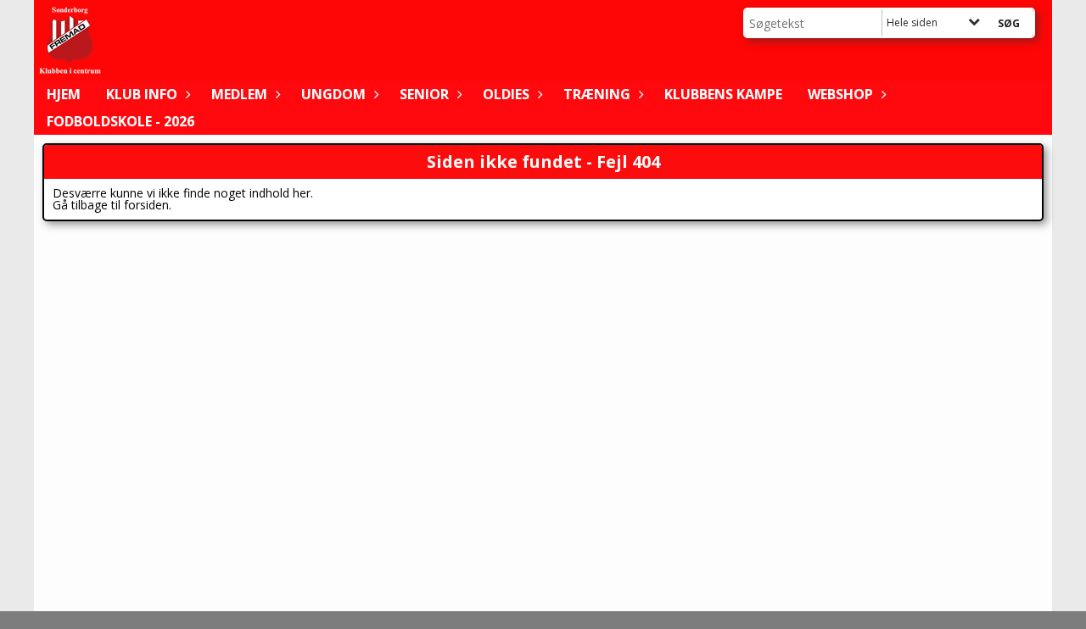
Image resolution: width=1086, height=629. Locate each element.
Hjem (64, 94)
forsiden (146, 205)
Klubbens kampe (723, 94)
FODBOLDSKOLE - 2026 (120, 121)
